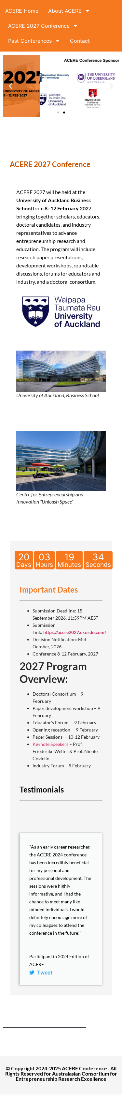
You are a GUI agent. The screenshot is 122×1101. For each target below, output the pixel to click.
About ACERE (65, 11)
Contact (80, 41)
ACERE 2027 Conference (39, 26)
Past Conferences (30, 41)
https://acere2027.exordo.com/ (74, 632)
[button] (11, 86)
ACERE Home (21, 11)
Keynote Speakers (50, 744)
